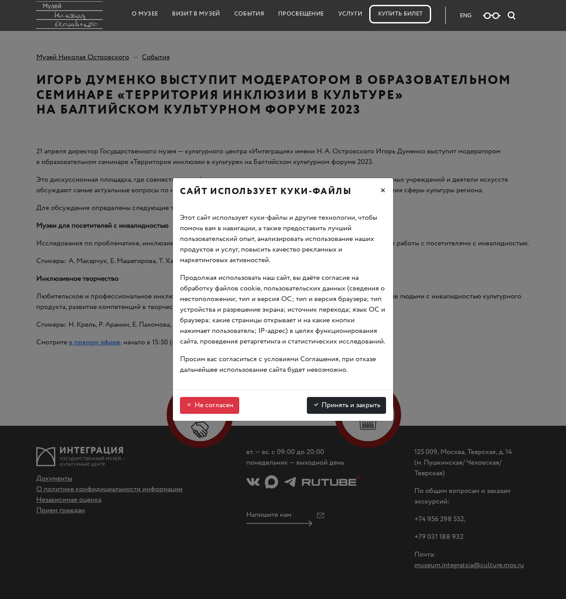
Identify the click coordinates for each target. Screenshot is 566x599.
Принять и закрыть (350, 405)
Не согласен (213, 405)
